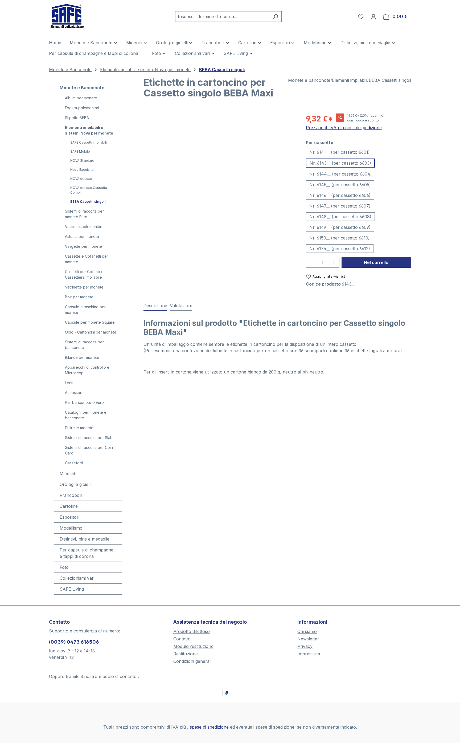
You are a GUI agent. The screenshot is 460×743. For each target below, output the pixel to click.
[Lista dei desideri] (360, 16)
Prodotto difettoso (191, 631)
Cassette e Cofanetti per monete (86, 259)
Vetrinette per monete (84, 287)
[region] (219, 170)
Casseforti (74, 463)
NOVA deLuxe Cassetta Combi (88, 190)
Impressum (308, 653)
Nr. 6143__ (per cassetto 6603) (340, 163)
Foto (64, 567)
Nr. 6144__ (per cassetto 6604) (340, 174)
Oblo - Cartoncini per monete (90, 332)
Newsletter (308, 639)
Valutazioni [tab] (181, 305)
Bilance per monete (82, 357)
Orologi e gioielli (75, 484)
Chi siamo (307, 631)
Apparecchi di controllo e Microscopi (87, 370)
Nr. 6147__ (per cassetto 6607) (340, 206)
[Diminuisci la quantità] (311, 262)
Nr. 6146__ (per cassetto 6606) (340, 195)
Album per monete (81, 98)
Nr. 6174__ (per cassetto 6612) (339, 248)
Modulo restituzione (193, 646)
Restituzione (185, 653)
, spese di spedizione (208, 727)
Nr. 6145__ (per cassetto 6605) (340, 184)
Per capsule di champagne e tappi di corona (86, 553)
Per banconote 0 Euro (84, 402)
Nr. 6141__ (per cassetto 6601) (339, 152)
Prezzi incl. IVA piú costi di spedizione (344, 127)
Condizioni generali (192, 661)
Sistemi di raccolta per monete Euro (84, 214)
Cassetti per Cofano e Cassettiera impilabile (84, 274)
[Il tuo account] (373, 16)
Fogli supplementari (82, 107)
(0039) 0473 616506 (74, 642)
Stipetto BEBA (77, 117)
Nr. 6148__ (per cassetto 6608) (340, 216)
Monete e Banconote (82, 87)
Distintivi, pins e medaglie (84, 539)
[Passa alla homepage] (75, 15)
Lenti (69, 382)
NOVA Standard (82, 161)
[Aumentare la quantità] (334, 262)
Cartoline (69, 506)
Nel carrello (376, 262)
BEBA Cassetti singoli (88, 202)
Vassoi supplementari (83, 226)
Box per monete (79, 297)
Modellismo (71, 528)
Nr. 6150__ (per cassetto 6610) (339, 238)
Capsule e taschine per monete (85, 309)
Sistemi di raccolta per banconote (84, 345)
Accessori (73, 392)
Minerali (68, 473)
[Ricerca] (275, 16)
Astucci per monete (82, 236)
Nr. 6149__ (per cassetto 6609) (340, 227)
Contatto (182, 639)
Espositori (69, 517)
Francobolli (71, 495)
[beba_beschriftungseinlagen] (219, 170)
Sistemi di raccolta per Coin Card (89, 450)
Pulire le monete (79, 427)
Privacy (305, 646)
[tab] (155, 306)
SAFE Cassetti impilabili (88, 142)
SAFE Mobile (80, 151)
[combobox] (222, 16)
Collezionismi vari (77, 578)
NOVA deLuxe (81, 179)
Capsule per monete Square (90, 322)
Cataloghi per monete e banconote (85, 415)
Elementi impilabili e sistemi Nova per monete (89, 130)
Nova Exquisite (82, 170)
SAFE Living (72, 589)
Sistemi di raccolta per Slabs (89, 437)
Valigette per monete (83, 246)
